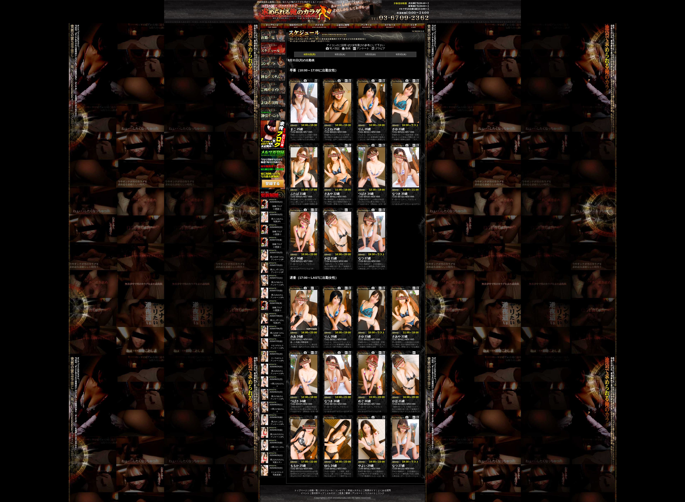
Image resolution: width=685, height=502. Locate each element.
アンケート (357, 493)
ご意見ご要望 (343, 493)
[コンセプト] (273, 61)
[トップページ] (272, 26)
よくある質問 (384, 490)
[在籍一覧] (273, 35)
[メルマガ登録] (319, 26)
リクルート (370, 493)
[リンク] (413, 26)
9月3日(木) (401, 54)
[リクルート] (390, 26)
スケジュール (326, 490)
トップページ (300, 490)
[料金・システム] (273, 74)
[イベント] (273, 113)
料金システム (354, 490)
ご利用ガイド (369, 490)
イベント (305, 493)
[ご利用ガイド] (273, 87)
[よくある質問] (273, 100)
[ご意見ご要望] (343, 26)
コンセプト (340, 490)
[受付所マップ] (296, 26)
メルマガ (330, 493)
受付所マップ (317, 493)
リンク (381, 493)
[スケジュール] (273, 48)
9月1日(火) (340, 54)
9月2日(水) (370, 54)
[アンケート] (366, 26)
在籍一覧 (313, 490)
